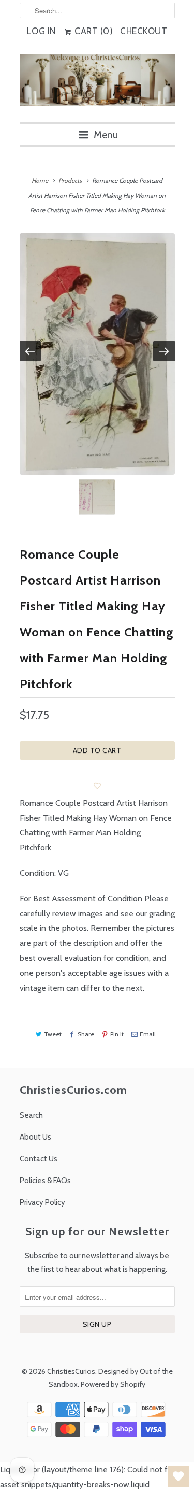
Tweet (53, 1034)
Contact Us (38, 1158)
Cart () (92, 31)
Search (31, 1115)
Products (70, 180)
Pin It (117, 1034)
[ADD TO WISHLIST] (97, 785)
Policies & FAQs (45, 1180)
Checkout (143, 31)
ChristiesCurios (71, 1371)
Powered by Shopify (113, 1384)
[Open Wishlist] (178, 1476)
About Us (35, 1137)
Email (148, 1034)
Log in (41, 31)
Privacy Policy (42, 1202)
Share (86, 1034)
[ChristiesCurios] (97, 84)
